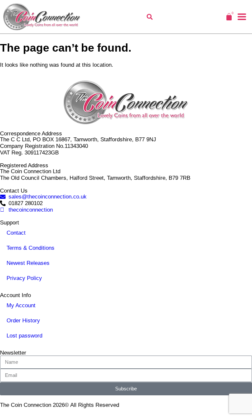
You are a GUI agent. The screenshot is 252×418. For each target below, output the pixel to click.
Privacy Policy (24, 278)
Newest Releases (28, 263)
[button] (242, 17)
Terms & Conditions (30, 248)
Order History (23, 320)
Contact (16, 233)
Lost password (24, 336)
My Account (21, 305)
